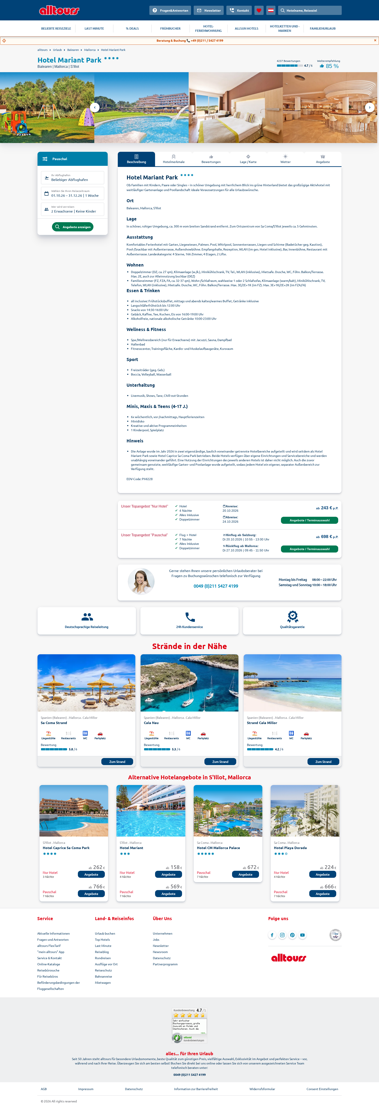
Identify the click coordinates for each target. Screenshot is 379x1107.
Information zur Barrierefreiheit (196, 1089)
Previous (95, 107)
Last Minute (103, 946)
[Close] (375, 40)
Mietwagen (103, 982)
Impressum (85, 1089)
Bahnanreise (103, 976)
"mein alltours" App (50, 952)
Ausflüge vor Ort (106, 964)
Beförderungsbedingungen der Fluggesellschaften (58, 985)
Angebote (323, 162)
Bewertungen (211, 162)
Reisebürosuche (48, 970)
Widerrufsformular (262, 1089)
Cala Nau (151, 722)
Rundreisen (103, 958)
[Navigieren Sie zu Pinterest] (292, 935)
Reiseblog (102, 952)
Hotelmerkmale (174, 162)
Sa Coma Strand (54, 722)
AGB (44, 1089)
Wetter (286, 162)
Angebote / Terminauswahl (310, 520)
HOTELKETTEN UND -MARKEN (285, 28)
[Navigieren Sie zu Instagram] (282, 935)
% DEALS (132, 28)
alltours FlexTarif (49, 946)
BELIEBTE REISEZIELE (56, 28)
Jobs (156, 939)
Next (370, 107)
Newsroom (160, 952)
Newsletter (161, 946)
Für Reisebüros (47, 976)
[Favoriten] (259, 10)
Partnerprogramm (165, 964)
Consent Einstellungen (322, 1089)
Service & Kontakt (49, 958)
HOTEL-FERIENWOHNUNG (208, 28)
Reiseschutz (103, 970)
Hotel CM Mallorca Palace (218, 847)
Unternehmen (162, 933)
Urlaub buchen (105, 933)
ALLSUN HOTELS (246, 28)
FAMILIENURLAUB (323, 28)
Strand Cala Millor (262, 722)
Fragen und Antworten (53, 939)
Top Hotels (102, 939)
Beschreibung (136, 162)
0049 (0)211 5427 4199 (216, 585)
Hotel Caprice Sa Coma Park (66, 847)
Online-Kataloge (48, 964)
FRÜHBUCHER (170, 28)
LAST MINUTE (94, 28)
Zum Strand (117, 762)
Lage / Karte (248, 162)
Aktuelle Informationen (53, 933)
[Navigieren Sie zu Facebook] (272, 935)
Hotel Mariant (131, 847)
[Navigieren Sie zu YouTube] (302, 935)
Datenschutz (162, 958)
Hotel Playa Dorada (290, 847)
